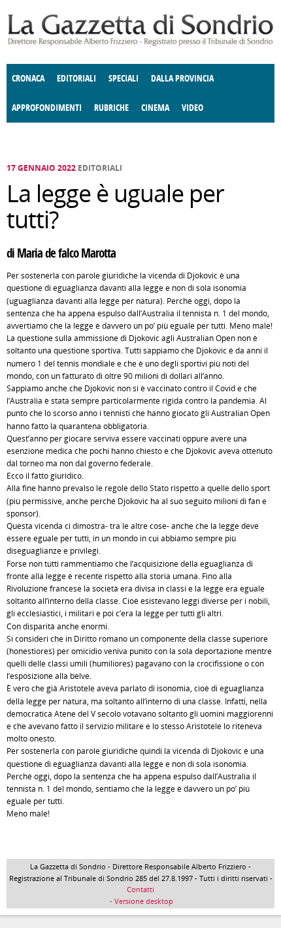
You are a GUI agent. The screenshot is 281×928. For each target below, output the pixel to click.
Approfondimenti (47, 107)
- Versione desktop (140, 901)
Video (192, 107)
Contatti (140, 889)
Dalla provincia (182, 78)
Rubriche (111, 107)
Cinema (155, 107)
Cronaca (28, 78)
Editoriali (76, 78)
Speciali (123, 78)
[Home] (140, 43)
